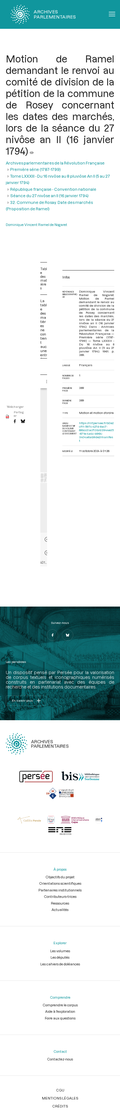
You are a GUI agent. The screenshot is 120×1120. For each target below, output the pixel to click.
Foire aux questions (60, 1018)
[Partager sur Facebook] (15, 421)
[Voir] (32, 151)
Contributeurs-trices (60, 896)
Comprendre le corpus (60, 1005)
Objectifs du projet (60, 877)
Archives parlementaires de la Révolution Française (55, 163)
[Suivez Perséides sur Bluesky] (67, 635)
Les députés (60, 957)
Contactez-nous (60, 1059)
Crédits (60, 1106)
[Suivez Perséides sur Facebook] (52, 635)
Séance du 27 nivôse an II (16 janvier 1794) (49, 195)
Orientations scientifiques (60, 883)
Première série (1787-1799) (35, 169)
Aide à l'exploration (60, 1011)
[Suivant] (47, 553)
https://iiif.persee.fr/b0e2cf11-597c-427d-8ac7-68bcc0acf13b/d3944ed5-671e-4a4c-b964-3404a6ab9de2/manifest (96, 431)
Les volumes (60, 951)
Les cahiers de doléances (60, 964)
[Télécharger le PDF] (7, 417)
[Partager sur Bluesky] (23, 421)
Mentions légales (60, 1098)
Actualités (60, 909)
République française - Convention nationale (53, 189)
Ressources (60, 903)
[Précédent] (47, 539)
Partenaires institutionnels (60, 890)
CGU (60, 1090)
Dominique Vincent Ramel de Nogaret (36, 224)
